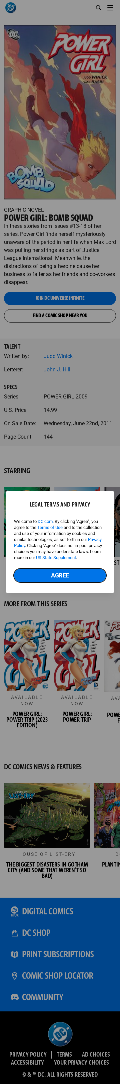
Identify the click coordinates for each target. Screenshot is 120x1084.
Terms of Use (50, 527)
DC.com (45, 521)
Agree (60, 575)
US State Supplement (56, 557)
